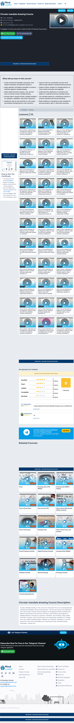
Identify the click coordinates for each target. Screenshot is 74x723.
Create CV (41, 3)
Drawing (31, 110)
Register (10, 180)
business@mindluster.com (8, 682)
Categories (22, 3)
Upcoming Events (24, 674)
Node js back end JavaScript (46, 669)
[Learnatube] (6, 3)
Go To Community (23, 33)
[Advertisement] (24, 51)
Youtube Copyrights (63, 677)
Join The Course (8, 33)
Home (16, 3)
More (60, 3)
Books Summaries (50, 3)
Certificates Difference (64, 685)
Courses (21, 669)
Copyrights (60, 680)
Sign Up (62, 10)
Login (71, 10)
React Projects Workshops (45, 666)
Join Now (63, 632)
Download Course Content (11, 37)
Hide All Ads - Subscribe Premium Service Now (24, 63)
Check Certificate (63, 666)
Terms (59, 683)
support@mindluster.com (8, 686)
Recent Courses (31, 3)
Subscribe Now (8, 651)
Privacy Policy (61, 672)
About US (60, 674)
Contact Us (61, 669)
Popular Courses (24, 672)
